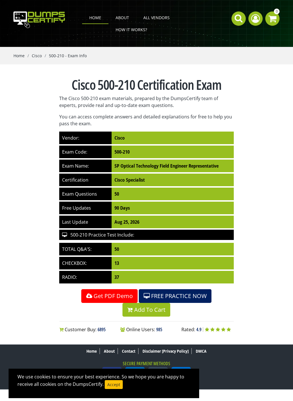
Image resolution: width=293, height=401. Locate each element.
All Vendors (156, 17)
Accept (113, 384)
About (122, 17)
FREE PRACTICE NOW (178, 296)
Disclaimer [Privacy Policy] (165, 351)
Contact (128, 351)
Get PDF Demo (112, 296)
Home (95, 17)
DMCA (201, 351)
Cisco (37, 55)
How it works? (131, 29)
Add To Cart (149, 309)
